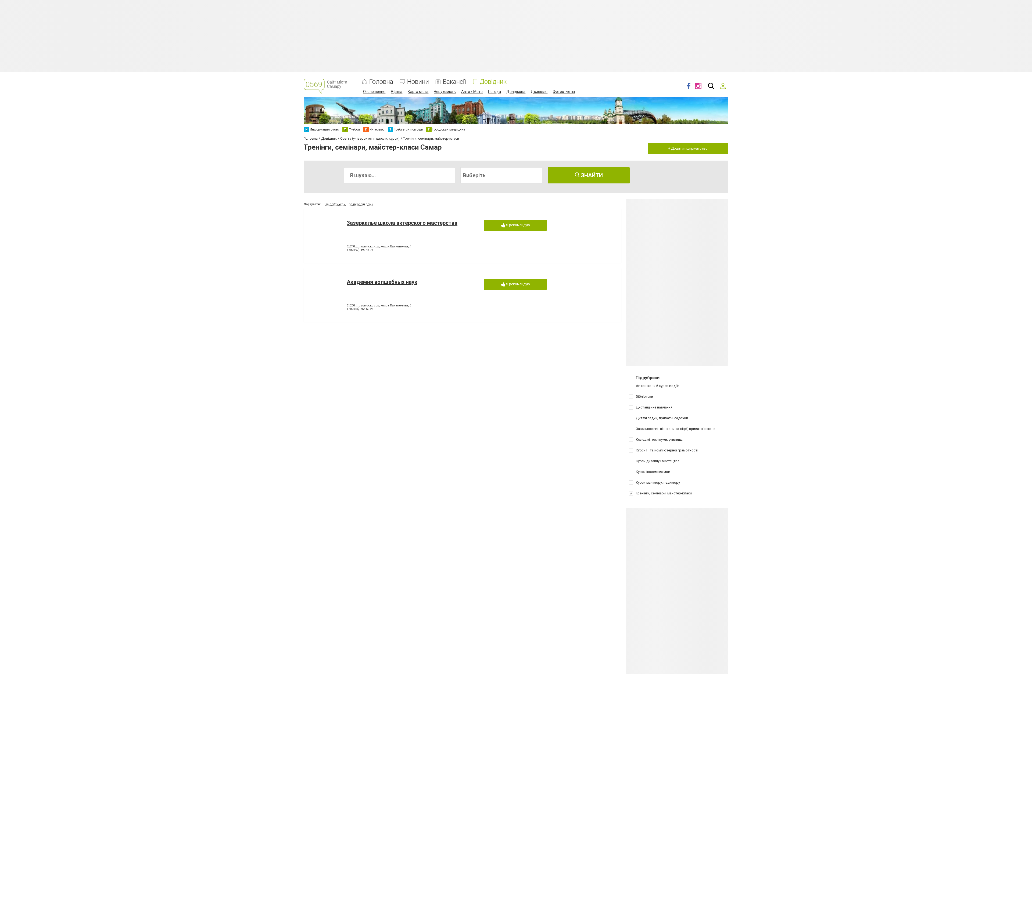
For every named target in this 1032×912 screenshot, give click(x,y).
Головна (381, 81)
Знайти (591, 175)
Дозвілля (539, 91)
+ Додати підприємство (688, 148)
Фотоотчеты (564, 91)
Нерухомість (445, 91)
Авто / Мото (472, 91)
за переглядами (361, 204)
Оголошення (374, 91)
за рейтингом (335, 204)
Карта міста (418, 91)
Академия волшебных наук (382, 282)
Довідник (493, 81)
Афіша (396, 91)
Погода (494, 91)
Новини (418, 81)
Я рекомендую (517, 225)
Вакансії (454, 81)
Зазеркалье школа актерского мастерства (402, 223)
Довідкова (515, 91)
